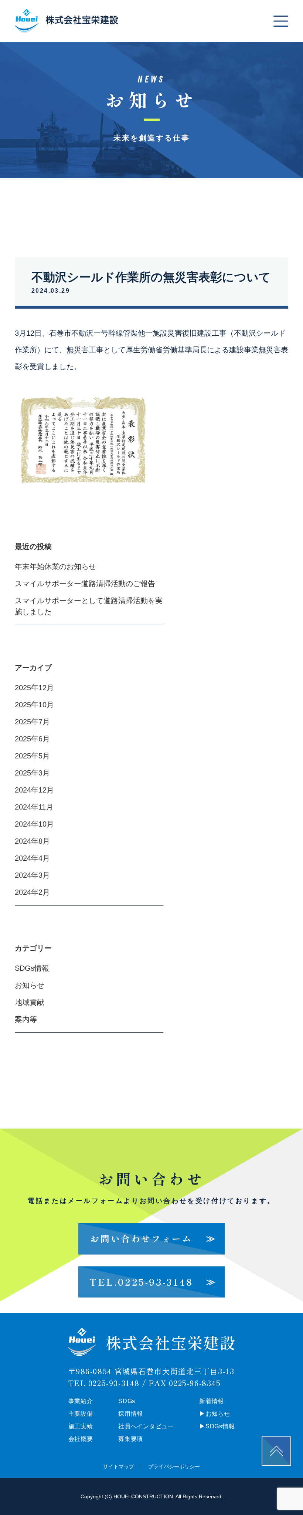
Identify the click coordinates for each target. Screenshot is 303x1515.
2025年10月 (34, 705)
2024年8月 (32, 841)
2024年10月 (34, 824)
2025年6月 (32, 739)
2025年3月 (32, 773)
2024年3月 (32, 875)
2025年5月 (32, 756)
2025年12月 (34, 688)
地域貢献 (29, 1002)
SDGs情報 (32, 968)
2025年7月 (32, 722)
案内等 (26, 1019)
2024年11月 (34, 807)
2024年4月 (32, 858)
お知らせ (29, 985)
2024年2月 (32, 892)
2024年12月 (34, 790)
